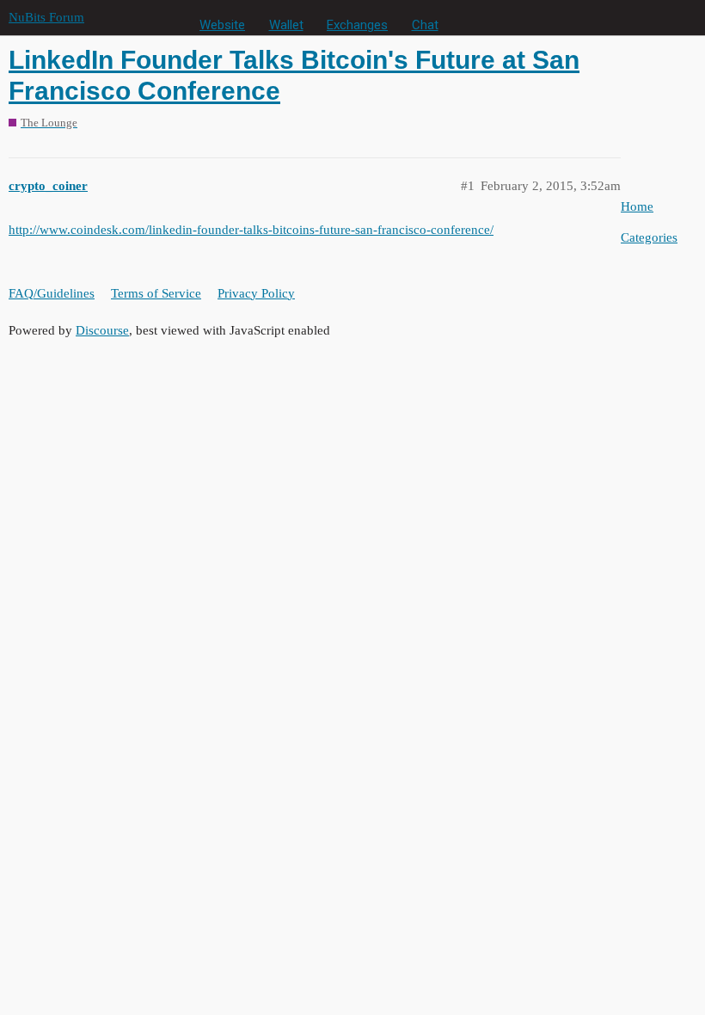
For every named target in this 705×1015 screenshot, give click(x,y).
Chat (425, 25)
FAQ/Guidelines (52, 293)
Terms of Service (156, 293)
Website (222, 25)
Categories (649, 237)
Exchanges (357, 25)
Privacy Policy (256, 293)
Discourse (102, 330)
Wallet (286, 25)
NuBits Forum (46, 17)
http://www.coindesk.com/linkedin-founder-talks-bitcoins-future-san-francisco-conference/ (251, 230)
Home (637, 206)
